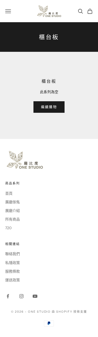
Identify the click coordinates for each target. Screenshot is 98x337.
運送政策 (12, 280)
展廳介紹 (12, 210)
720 (8, 228)
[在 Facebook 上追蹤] (7, 296)
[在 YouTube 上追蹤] (35, 296)
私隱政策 (12, 262)
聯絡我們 (12, 253)
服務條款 (12, 271)
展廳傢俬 (12, 202)
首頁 (9, 193)
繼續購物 (49, 107)
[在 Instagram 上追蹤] (21, 296)
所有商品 (12, 219)
